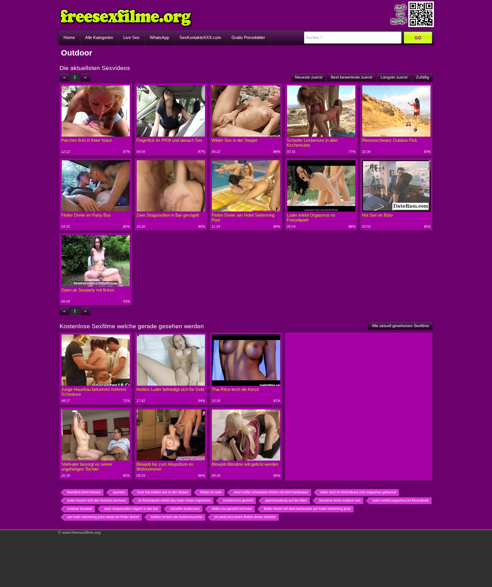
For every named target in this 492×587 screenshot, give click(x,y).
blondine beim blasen (84, 492)
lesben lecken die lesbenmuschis (176, 517)
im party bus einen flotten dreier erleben (245, 517)
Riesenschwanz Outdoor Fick (389, 140)
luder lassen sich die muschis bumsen (96, 500)
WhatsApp (159, 37)
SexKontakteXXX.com (200, 37)
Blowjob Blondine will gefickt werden (245, 464)
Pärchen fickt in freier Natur (86, 140)
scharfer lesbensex (185, 509)
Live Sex (131, 37)
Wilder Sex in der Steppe (234, 140)
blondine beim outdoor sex (339, 500)
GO (418, 37)
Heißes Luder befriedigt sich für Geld (170, 389)
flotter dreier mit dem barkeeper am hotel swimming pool (307, 509)
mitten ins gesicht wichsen (232, 509)
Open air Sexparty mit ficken (87, 290)
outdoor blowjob (79, 509)
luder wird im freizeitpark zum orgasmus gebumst (358, 492)
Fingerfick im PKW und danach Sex (169, 140)
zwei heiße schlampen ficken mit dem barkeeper (271, 492)
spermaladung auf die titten (286, 500)
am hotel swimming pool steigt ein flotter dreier (103, 517)
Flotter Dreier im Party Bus (86, 215)
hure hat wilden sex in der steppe (162, 492)
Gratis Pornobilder (248, 37)
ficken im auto (211, 492)
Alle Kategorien (99, 37)
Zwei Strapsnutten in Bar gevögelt (167, 215)
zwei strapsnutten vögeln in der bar (131, 509)
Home (69, 37)
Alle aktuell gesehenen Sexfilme (400, 325)
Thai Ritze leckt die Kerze (235, 389)
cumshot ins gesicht (238, 500)
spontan (119, 492)
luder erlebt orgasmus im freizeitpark (400, 500)
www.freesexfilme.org (81, 532)
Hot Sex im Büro (377, 215)
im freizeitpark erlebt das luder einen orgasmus (174, 500)
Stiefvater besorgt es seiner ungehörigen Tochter (86, 466)
